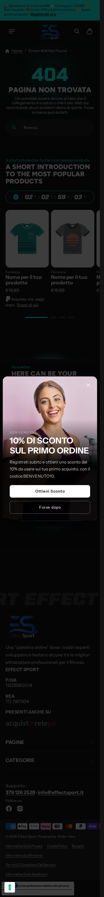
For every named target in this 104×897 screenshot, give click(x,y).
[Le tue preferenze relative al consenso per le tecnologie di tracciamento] (9, 887)
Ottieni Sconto (50, 491)
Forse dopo (50, 507)
